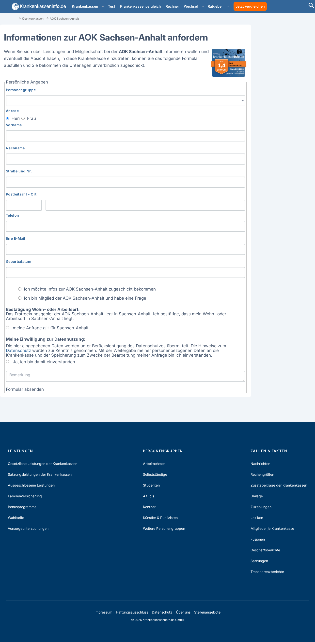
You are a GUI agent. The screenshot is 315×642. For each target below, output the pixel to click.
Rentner (149, 507)
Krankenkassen (85, 6)
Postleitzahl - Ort (21, 194)
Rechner (172, 6)
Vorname (14, 125)
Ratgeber (215, 6)
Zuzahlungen (261, 507)
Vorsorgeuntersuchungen (28, 528)
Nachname (15, 148)
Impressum (103, 612)
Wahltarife (16, 518)
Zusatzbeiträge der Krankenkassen (279, 485)
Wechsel (191, 6)
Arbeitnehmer (154, 463)
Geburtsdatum (18, 261)
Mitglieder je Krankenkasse (272, 528)
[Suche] (311, 6)
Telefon (12, 215)
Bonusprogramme (22, 507)
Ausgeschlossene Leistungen (31, 485)
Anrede (12, 111)
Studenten (151, 485)
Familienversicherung (25, 496)
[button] (103, 6)
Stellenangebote (207, 612)
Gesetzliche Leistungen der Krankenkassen (42, 463)
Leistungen (20, 451)
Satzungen (259, 561)
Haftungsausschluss (132, 612)
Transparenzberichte (267, 572)
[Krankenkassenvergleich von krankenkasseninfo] (38, 6)
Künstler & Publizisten (160, 518)
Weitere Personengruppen (164, 528)
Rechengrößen (262, 474)
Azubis (148, 496)
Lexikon (257, 518)
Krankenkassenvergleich (140, 6)
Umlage (257, 496)
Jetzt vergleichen (250, 6)
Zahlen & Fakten (269, 451)
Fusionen (258, 539)
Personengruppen (163, 451)
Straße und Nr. (19, 171)
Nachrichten (260, 463)
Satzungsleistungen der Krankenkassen (40, 474)
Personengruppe (21, 90)
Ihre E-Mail (15, 238)
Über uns (183, 612)
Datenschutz (18, 350)
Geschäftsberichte (265, 550)
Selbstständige (155, 474)
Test (111, 6)
